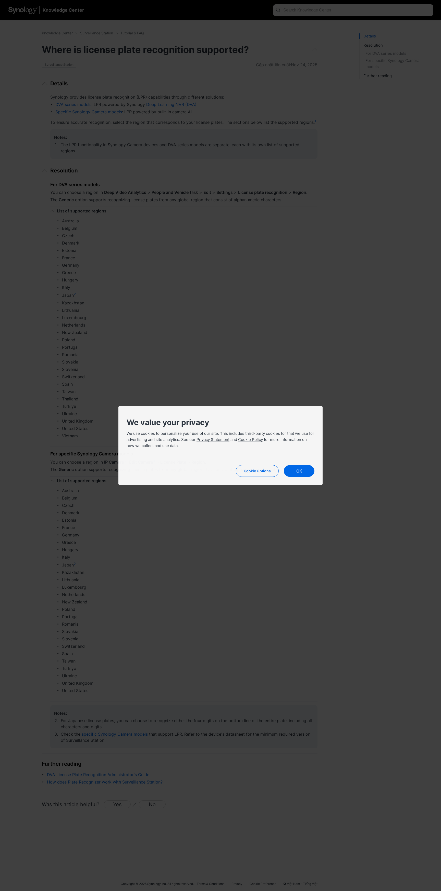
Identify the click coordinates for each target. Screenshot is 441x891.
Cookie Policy (250, 439)
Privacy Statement (213, 439)
